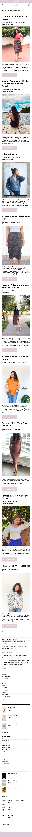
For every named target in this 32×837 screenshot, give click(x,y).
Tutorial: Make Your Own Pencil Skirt (14, 424)
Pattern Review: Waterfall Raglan (15, 357)
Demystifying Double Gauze (9, 648)
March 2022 (5, 690)
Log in (3, 759)
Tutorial (3, 752)
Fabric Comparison (6, 736)
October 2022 (5, 674)
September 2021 (6, 696)
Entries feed (5, 761)
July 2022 (4, 681)
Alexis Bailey (6, 222)
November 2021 (6, 694)
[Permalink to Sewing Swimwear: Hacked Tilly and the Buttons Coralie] (16, 113)
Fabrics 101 (4, 738)
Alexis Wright (7, 291)
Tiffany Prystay (7, 157)
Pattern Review (5, 740)
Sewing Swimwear (6, 747)
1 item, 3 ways (9, 154)
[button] (3, 5)
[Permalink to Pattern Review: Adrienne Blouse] (16, 525)
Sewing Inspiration (6, 743)
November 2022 (6, 672)
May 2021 (4, 699)
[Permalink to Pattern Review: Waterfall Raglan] (16, 383)
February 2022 (5, 692)
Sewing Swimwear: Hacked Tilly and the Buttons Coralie (16, 84)
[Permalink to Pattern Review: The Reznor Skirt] (16, 245)
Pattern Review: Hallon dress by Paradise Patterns (14, 646)
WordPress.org (5, 766)
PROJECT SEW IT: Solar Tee (16, 566)
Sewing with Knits (6, 749)
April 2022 (4, 687)
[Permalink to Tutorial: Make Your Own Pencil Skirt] (16, 454)
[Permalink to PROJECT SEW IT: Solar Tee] (16, 592)
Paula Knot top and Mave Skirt (9, 644)
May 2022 (4, 685)
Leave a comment (8, 24)
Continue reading (8, 75)
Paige (4, 501)
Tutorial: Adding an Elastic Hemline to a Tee (15, 286)
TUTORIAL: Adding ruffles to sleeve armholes (13, 641)
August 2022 (5, 678)
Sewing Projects (6, 745)
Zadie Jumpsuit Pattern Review (16, 658)
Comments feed (5, 763)
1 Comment (6, 292)
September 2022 (6, 676)
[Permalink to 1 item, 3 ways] (16, 179)
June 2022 (4, 683)
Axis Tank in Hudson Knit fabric (15, 17)
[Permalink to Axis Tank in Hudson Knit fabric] (16, 44)
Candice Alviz (7, 89)
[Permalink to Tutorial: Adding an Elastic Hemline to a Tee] (16, 315)
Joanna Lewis (7, 429)
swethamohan (7, 22)
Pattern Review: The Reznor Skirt (16, 217)
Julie (4, 362)
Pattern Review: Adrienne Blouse (15, 497)
